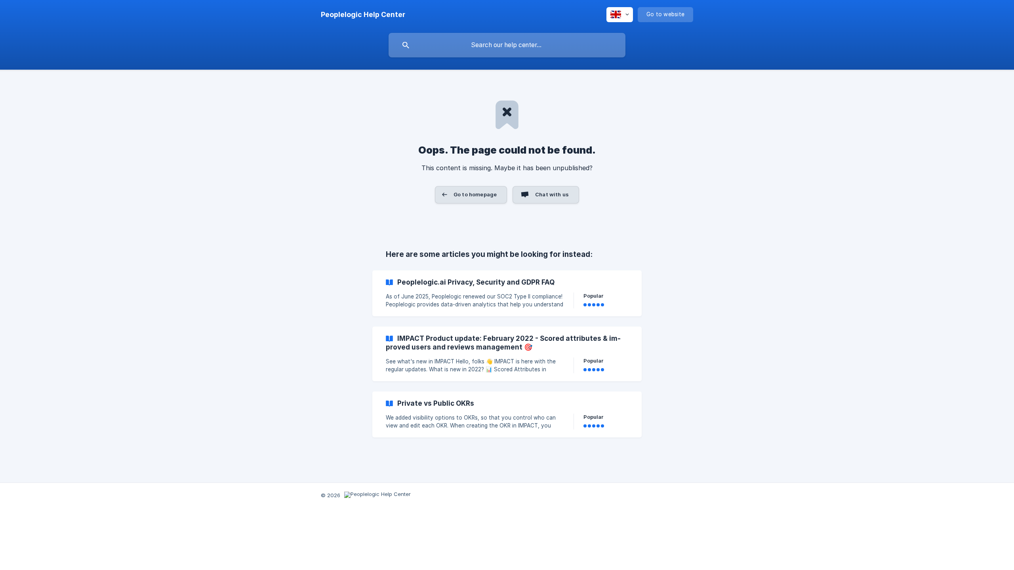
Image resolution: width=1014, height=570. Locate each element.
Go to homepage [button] (475, 194)
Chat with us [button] (552, 194)
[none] (363, 14)
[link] (507, 293)
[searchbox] (507, 45)
